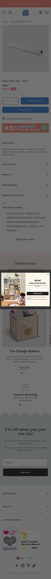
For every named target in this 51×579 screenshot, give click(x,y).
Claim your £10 (37, 293)
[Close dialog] (48, 274)
